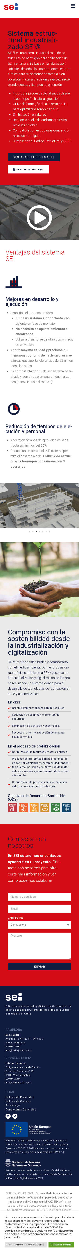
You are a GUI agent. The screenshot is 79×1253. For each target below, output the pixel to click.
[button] (29, 531)
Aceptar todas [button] (61, 1244)
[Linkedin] (8, 1116)
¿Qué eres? (15, 918)
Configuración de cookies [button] (25, 1244)
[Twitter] (14, 1116)
